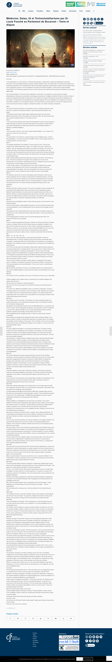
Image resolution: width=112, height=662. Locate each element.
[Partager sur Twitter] (18, 618)
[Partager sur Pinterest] (33, 618)
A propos (35, 633)
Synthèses (35, 640)
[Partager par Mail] (71, 618)
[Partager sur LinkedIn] (40, 618)
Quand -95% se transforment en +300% (90, 56)
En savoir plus (88, 659)
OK (79, 659)
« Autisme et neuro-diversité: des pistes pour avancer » (93, 65)
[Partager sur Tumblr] (48, 618)
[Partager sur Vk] (55, 618)
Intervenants (36, 642)
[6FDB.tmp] (40, 48)
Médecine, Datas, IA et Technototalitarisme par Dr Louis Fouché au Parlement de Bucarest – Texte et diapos (37, 21)
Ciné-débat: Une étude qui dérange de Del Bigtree (92, 60)
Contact (34, 646)
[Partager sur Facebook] (10, 618)
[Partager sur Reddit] (63, 618)
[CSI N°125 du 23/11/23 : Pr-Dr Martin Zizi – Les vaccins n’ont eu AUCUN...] (1, 331)
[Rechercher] (93, 10)
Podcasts (35, 637)
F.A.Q (34, 644)
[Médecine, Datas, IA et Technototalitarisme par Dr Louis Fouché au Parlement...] (110, 331)
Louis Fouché (13, 72)
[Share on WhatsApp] (25, 618)
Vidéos (34, 635)
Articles (34, 638)
